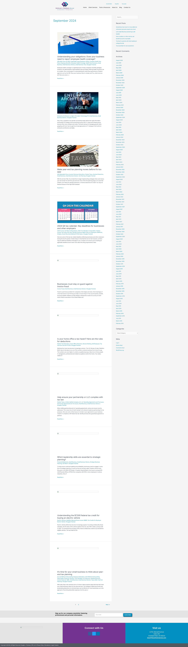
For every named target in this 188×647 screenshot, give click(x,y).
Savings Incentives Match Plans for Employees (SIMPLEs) (87, 232)
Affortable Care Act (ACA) (63, 61)
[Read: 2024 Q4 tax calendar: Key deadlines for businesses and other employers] (77, 212)
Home (85, 7)
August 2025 (119, 90)
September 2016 (120, 316)
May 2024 (118, 127)
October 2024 (119, 115)
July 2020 (118, 241)
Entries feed (119, 345)
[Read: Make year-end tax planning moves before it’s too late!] (77, 155)
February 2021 (119, 224)
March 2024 (119, 132)
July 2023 (118, 152)
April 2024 (118, 130)
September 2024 (120, 117)
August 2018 (119, 298)
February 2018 (119, 313)
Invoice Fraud (60, 289)
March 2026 (119, 72)
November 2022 (120, 172)
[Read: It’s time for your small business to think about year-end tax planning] (77, 558)
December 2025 (120, 80)
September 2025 (120, 87)
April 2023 (118, 159)
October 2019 (119, 264)
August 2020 (119, 239)
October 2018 (119, 293)
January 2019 (119, 286)
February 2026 (120, 75)
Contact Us (127, 7)
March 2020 (119, 251)
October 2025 (119, 85)
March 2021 (119, 221)
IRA (71, 232)
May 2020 (118, 246)
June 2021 (118, 214)
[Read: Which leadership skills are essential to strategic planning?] (77, 443)
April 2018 (118, 308)
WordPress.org (120, 350)
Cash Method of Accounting (92, 576)
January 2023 (119, 167)
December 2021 (120, 199)
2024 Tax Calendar (83, 230)
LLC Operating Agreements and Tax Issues (93, 402)
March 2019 (119, 281)
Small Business (93, 116)
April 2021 (118, 219)
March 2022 (119, 192)
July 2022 (118, 182)
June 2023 (119, 154)
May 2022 (118, 187)
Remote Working (87, 343)
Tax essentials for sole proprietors (125, 45)
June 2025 (119, 95)
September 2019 (120, 266)
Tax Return (65, 463)
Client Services (92, 7)
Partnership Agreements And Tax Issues (67, 403)
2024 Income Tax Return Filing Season (67, 230)
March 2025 (119, 102)
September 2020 (120, 236)
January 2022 (119, 196)
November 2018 (120, 291)
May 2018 (118, 306)
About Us (114, 7)
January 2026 (119, 77)
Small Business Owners (69, 64)
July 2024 (118, 122)
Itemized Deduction (98, 174)
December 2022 (120, 169)
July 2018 (118, 301)
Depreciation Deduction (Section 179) (67, 578)
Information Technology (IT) (81, 116)
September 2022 (120, 177)
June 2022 (119, 184)
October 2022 (119, 174)
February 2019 (119, 283)
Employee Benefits (65, 63)
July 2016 (118, 318)
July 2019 (118, 271)
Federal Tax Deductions (63, 343)
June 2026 (119, 65)
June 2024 (119, 125)
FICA (68, 232)
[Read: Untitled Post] (77, 102)
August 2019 (119, 268)
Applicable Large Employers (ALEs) (80, 61)
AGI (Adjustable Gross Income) (65, 174)
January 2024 (119, 137)
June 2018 (118, 303)
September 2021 (120, 206)
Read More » (60, 78)
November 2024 (120, 112)
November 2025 (120, 82)
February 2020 (120, 254)
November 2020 (120, 231)
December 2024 (120, 110)
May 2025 (118, 97)
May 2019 (118, 276)
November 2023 (120, 142)
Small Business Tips (80, 64)
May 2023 (118, 157)
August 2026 (119, 60)
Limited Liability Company (71, 402)
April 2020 (118, 249)
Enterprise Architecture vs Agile (65, 116)
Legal (52, 645)
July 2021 (118, 211)
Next (108, 604)
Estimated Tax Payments (83, 578)
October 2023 (119, 144)
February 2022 (120, 194)
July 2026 (118, 63)
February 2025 (120, 105)
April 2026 (118, 70)
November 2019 (120, 261)
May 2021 (118, 216)
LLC (80, 402)
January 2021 (119, 226)
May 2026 (118, 67)
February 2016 (119, 323)
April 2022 (118, 189)
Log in (117, 342)
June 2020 (119, 244)
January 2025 (119, 107)
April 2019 (118, 278)
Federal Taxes (89, 174)
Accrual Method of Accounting (65, 576)
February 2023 (120, 164)
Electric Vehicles (61, 520)
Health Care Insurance (91, 63)
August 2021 (119, 209)
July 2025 (118, 92)
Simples (59, 234)
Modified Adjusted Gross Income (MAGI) (76, 520)
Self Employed (96, 343)
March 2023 (119, 162)
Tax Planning (82, 176)
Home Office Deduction (76, 343)
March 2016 (119, 321)
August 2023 (119, 149)
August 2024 (119, 120)
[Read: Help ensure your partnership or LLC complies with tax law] (77, 383)
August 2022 (119, 179)
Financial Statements (62, 462)
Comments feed (120, 347)
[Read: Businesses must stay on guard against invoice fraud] (77, 270)
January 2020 (119, 256)
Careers (57, 645)
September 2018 (120, 296)
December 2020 (120, 229)
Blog (120, 7)
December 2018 (120, 288)
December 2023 (120, 139)
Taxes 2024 (94, 580)
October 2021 (119, 204)
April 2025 (118, 100)
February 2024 (120, 135)
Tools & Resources (104, 7)
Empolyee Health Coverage (78, 63)
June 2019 (118, 273)
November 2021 (120, 201)
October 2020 (119, 234)
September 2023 (120, 147)
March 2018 (119, 311)
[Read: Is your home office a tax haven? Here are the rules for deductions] (77, 325)
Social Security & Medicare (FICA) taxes (72, 234)
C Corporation (92, 230)
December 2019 (120, 259)
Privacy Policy (40, 645)
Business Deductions (79, 174)
